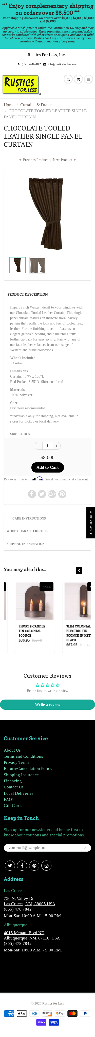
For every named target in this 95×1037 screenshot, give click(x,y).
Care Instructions (29, 518)
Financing (13, 781)
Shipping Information (26, 544)
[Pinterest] (34, 866)
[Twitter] (10, 866)
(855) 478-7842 (31, 64)
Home (9, 104)
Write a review (47, 704)
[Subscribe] (85, 848)
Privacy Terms (16, 762)
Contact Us (14, 787)
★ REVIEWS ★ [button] (91, 522)
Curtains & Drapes (36, 104)
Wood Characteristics (27, 531)
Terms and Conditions (23, 756)
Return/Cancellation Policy (28, 768)
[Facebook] (22, 866)
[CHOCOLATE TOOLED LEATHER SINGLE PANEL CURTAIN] (47, 214)
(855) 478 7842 (18, 909)
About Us (12, 750)
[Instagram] (46, 866)
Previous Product (35, 160)
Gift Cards (13, 805)
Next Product (63, 160)
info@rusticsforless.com (62, 64)
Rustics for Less (53, 1003)
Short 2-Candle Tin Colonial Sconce (22, 630)
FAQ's (9, 799)
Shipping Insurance (21, 774)
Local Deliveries (18, 793)
